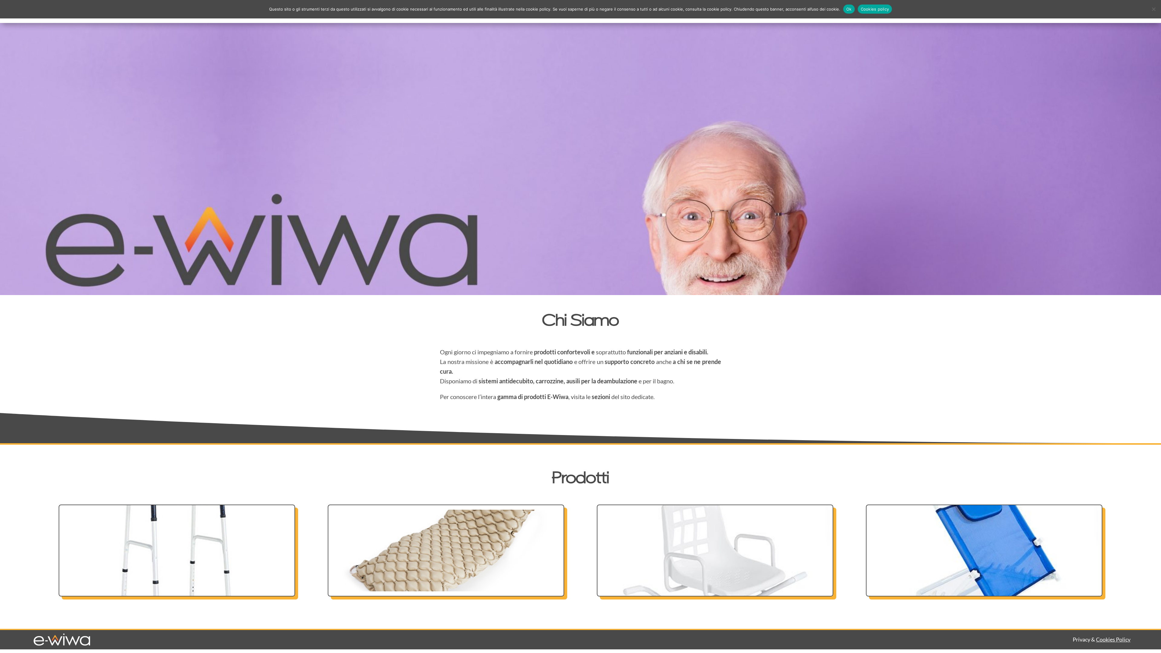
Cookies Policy (1113, 639)
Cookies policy (875, 9)
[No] (1153, 9)
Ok (849, 9)
